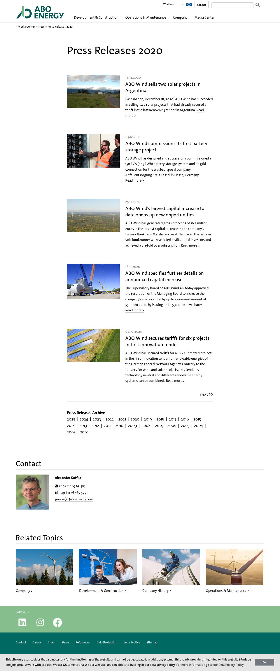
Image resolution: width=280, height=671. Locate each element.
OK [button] (264, 662)
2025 (71, 419)
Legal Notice (132, 642)
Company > (24, 590)
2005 (185, 425)
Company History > (156, 590)
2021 (122, 419)
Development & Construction (96, 17)
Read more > (134, 180)
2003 (71, 432)
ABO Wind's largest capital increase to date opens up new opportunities (164, 211)
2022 (109, 419)
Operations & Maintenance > (227, 590)
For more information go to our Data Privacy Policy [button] (210, 665)
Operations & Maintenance (145, 17)
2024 (84, 419)
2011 (107, 425)
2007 (159, 425)
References (82, 642)
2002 (84, 432)
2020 (135, 419)
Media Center (204, 17)
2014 (71, 425)
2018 (160, 419)
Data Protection (106, 642)
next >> (206, 394)
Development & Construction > (102, 590)
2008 (146, 425)
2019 (148, 419)
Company (180, 17)
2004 (198, 425)
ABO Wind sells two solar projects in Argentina (163, 87)
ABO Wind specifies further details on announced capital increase (164, 276)
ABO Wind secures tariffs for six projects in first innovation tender (167, 341)
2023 (97, 419)
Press (41, 26)
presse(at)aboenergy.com (74, 499)
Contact (201, 5)
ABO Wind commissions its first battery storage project (166, 146)
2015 (197, 419)
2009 (132, 425)
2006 (171, 425)
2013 (83, 425)
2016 (185, 419)
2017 (172, 419)
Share (65, 642)
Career (37, 642)
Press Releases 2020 (60, 26)
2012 (95, 425)
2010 (119, 425)
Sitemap (152, 642)
